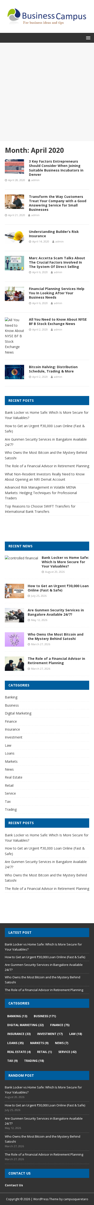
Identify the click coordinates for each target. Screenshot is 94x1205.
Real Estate (13, 777)
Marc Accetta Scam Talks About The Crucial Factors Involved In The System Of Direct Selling (57, 262)
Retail (9, 785)
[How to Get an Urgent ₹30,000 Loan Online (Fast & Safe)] (14, 595)
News (9, 769)
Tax (8, 801)
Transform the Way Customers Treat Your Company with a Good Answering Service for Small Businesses (57, 203)
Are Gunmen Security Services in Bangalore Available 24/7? (56, 612)
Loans (9, 753)
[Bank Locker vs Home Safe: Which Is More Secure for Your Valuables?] (21, 558)
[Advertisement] (47, 92)
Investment (13, 737)
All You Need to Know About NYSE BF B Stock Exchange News (58, 321)
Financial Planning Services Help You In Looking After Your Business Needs (56, 293)
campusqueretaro (75, 1199)
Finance (11, 721)
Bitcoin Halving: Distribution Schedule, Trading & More (53, 369)
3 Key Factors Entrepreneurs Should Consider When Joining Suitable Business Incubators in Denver (56, 168)
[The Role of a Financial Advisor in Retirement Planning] (14, 668)
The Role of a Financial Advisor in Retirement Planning (47, 466)
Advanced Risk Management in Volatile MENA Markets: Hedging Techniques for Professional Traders (41, 492)
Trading (11, 809)
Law (8, 745)
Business (12, 705)
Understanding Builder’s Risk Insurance (54, 233)
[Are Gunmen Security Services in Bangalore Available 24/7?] (14, 619)
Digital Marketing (18, 713)
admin (35, 180)
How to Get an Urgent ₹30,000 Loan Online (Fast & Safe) (58, 588)
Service (10, 793)
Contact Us (14, 1185)
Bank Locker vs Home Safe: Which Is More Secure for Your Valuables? (65, 561)
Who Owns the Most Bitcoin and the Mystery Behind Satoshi (55, 636)
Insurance (12, 729)
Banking (11, 697)
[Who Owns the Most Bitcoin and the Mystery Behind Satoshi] (14, 644)
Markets (11, 761)
